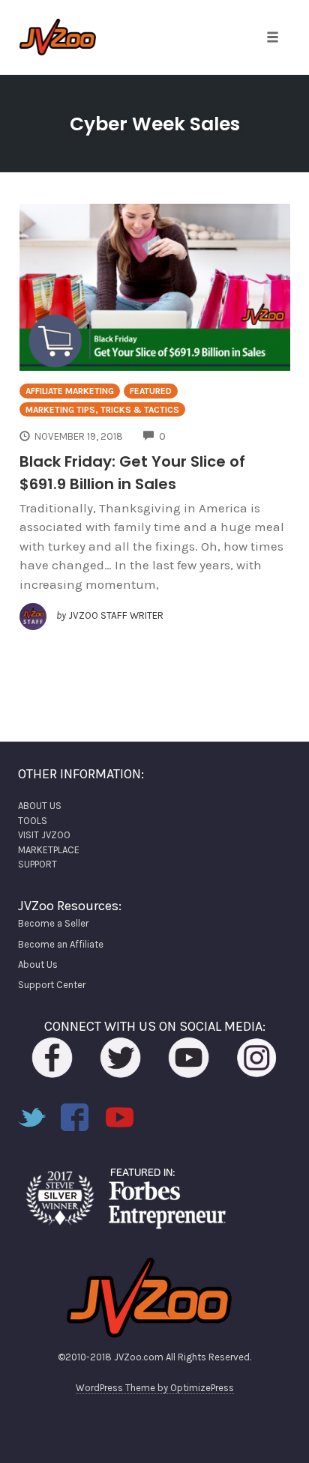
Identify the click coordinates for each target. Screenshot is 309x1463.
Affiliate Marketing (70, 391)
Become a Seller (53, 923)
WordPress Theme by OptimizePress (155, 1387)
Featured (151, 391)
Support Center (52, 984)
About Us (38, 964)
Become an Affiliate (61, 944)
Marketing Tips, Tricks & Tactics (102, 410)
